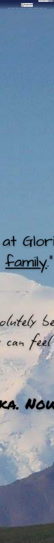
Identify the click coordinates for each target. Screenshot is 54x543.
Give (45, 8)
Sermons (36, 8)
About (13, 8)
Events (17, 8)
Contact (41, 8)
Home (9, 8)
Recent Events (23, 8)
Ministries (30, 8)
